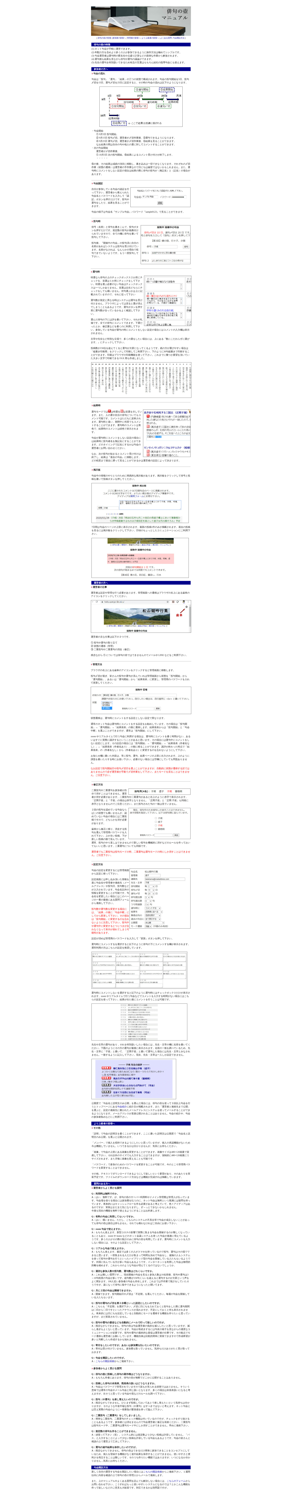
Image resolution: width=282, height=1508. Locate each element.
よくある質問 (166, 38)
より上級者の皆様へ (150, 38)
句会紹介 (122, 1106)
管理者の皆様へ (133, 38)
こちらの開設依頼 (105, 1361)
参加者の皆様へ (119, 38)
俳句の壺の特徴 (104, 38)
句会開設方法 (178, 38)
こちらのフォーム (176, 1481)
